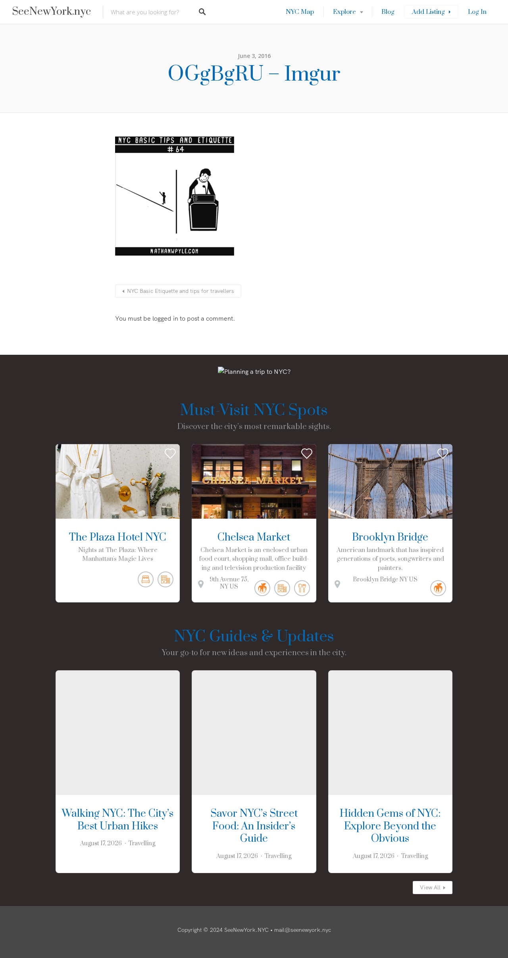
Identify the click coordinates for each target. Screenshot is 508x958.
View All (430, 887)
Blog (387, 12)
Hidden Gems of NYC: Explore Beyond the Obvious (390, 826)
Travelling (141, 843)
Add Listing (428, 12)
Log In (477, 12)
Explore (344, 12)
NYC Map (300, 12)
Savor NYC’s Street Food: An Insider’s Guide (254, 826)
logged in (165, 318)
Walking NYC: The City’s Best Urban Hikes (117, 820)
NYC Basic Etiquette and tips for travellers (180, 290)
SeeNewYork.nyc (51, 12)
